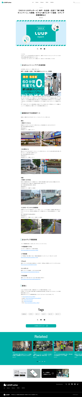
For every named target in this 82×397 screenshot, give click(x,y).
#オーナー (58, 314)
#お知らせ (24, 314)
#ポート (37, 314)
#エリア (43, 314)
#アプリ (31, 314)
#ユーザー (50, 314)
